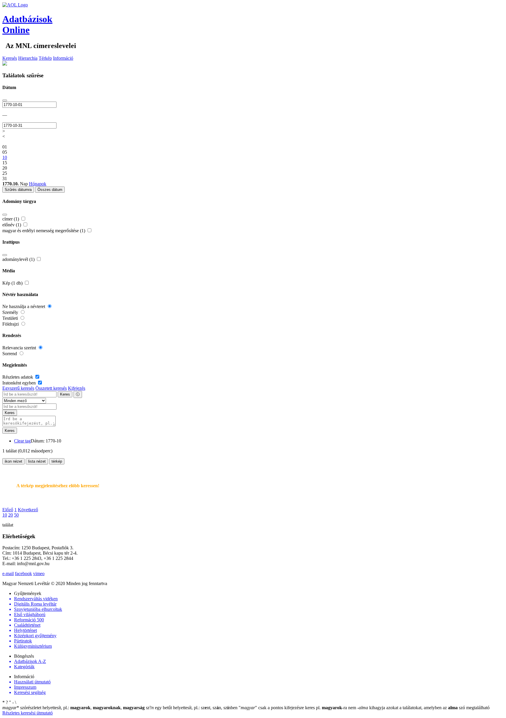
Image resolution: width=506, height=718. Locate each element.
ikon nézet (13, 461)
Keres (65, 394)
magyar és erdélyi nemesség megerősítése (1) (44, 230)
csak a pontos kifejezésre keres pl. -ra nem (298, 707)
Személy (10, 312)
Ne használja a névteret (24, 306)
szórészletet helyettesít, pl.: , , (73, 707)
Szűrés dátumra (18, 189)
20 (10, 514)
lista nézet (37, 461)
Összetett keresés (51, 388)
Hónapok (37, 183)
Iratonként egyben (19, 382)
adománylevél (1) (19, 259)
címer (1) (11, 218)
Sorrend (10, 353)
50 (16, 514)
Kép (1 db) (13, 283)
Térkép (45, 58)
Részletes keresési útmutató (27, 712)
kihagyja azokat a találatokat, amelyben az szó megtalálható (423, 707)
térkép (57, 461)
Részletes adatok (18, 377)
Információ (63, 58)
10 (4, 514)
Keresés (9, 58)
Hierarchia (27, 58)
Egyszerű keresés (18, 388)
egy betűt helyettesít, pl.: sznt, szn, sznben (192, 707)
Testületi (10, 318)
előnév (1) (12, 224)
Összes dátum (49, 189)
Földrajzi (11, 324)
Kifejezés (76, 388)
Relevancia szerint (19, 347)
